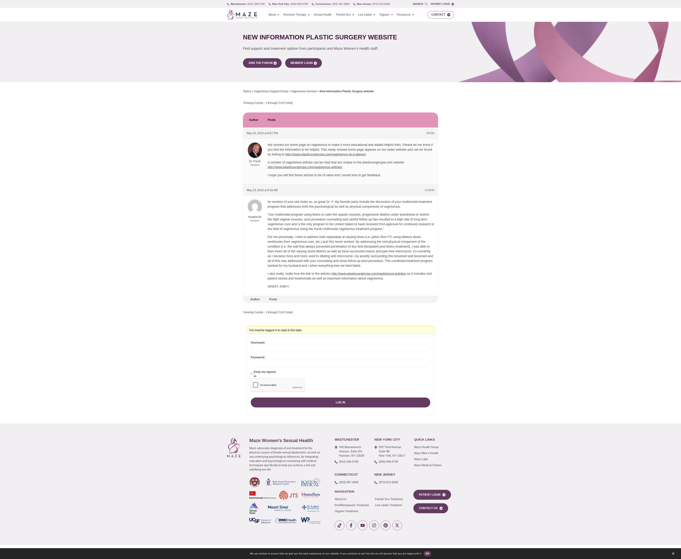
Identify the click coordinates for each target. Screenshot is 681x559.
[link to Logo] (242, 15)
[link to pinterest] (386, 525)
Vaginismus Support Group (271, 91)
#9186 (430, 133)
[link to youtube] (362, 525)
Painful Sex (343, 14)
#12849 (429, 190)
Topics (247, 91)
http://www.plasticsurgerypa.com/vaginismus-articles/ (305, 167)
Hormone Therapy (294, 14)
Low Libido (365, 14)
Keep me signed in (265, 374)
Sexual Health (323, 14)
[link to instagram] (374, 525)
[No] (673, 554)
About (272, 14)
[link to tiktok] (339, 525)
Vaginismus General (304, 91)
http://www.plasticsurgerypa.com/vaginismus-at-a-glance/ (325, 154)
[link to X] (397, 525)
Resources (404, 14)
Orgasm (384, 14)
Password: (258, 357)
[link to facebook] (351, 525)
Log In (340, 402)
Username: (258, 342)
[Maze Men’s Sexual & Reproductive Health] (233, 447)
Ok (427, 553)
